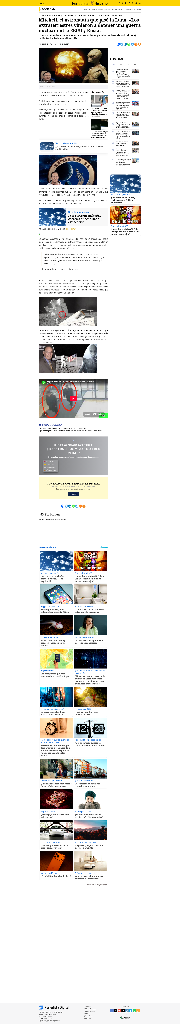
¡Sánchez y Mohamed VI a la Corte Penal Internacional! (123, 143)
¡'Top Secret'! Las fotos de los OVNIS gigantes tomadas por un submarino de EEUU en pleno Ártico (99, 112)
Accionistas (87, 1018)
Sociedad (48, 9)
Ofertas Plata (50, 467)
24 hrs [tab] (113, 64)
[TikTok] (129, 3)
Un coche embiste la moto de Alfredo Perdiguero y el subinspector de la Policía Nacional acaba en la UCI (123, 74)
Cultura (114, 9)
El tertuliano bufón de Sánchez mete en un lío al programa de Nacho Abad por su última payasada (123, 105)
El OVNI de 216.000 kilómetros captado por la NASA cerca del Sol (63, 428)
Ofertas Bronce (51, 470)
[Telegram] (132, 44)
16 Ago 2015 (57, 44)
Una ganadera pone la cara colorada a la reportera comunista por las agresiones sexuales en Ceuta (123, 115)
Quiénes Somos (88, 1016)
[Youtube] (126, 3)
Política (92, 9)
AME (140, 3)
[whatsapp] (136, 3)
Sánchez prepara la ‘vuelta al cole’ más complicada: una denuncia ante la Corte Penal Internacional (123, 152)
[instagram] (127, 1010)
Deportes (121, 9)
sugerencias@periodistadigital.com (49, 1020)
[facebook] (112, 1010)
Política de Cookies (89, 1011)
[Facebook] (119, 3)
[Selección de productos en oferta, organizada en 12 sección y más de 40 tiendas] (73, 440)
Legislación (129, 9)
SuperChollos (50, 462)
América (85, 9)
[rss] (138, 1010)
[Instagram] (132, 3)
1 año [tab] (134, 64)
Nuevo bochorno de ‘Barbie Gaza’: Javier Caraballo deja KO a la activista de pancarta (123, 83)
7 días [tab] (120, 64)
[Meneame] (136, 44)
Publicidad (87, 1013)
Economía (99, 9)
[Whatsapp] (128, 44)
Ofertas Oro (50, 464)
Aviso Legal (87, 1006)
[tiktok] (123, 1010)
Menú (42, 3)
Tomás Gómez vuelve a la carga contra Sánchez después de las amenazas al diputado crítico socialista (123, 162)
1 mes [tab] (127, 64)
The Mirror (71, 229)
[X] (122, 3)
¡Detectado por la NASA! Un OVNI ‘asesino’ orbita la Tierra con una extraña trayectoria (71, 431)
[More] (139, 44)
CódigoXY (137, 9)
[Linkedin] (125, 44)
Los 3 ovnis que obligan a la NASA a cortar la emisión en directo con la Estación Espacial (99, 135)
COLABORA (73, 494)
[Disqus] (73, 917)
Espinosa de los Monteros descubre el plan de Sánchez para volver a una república (123, 125)
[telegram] (130, 1010)
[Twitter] (121, 44)
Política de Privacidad (90, 1009)
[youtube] (119, 1010)
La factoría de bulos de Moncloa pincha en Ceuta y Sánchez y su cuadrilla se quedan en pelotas (123, 134)
